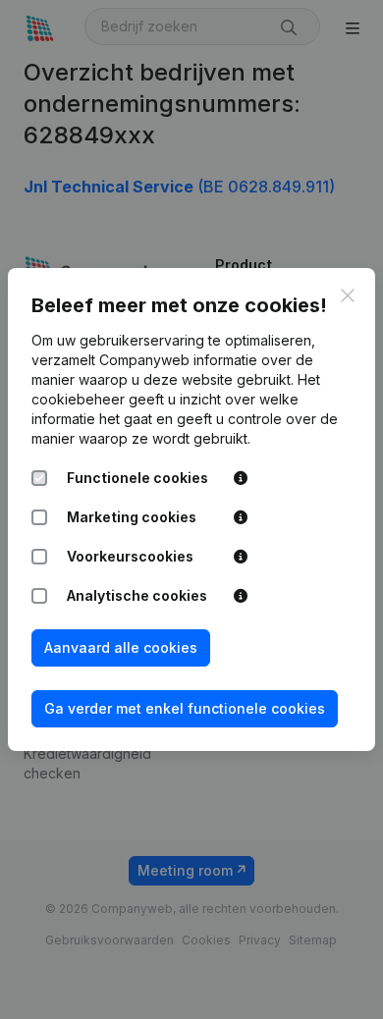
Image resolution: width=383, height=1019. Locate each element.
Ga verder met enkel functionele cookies (184, 708)
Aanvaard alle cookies (120, 647)
